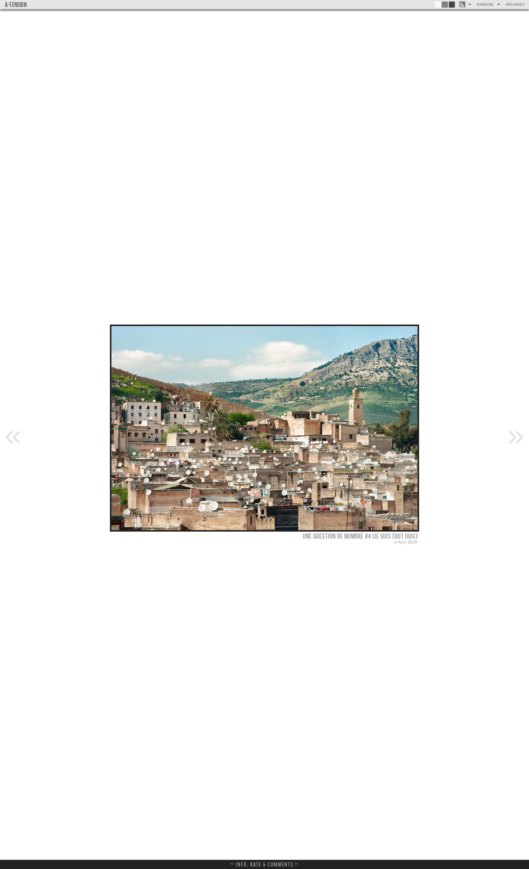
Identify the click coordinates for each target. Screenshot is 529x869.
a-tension (16, 4)
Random (485, 4)
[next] (516, 434)
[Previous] (13, 434)
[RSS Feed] (462, 5)
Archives (514, 4)
